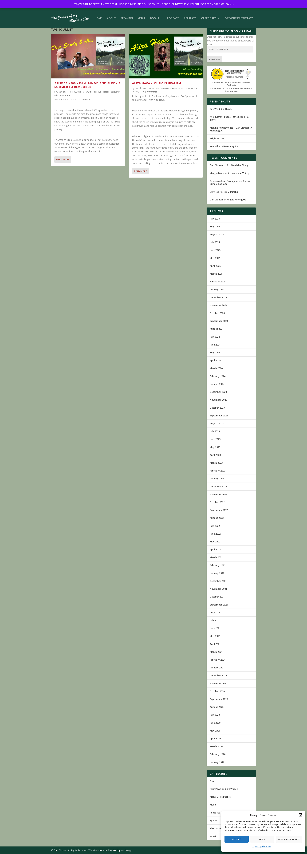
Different (233, 191)
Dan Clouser (62, 91)
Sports (213, 820)
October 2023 (217, 407)
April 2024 (215, 360)
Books (154, 18)
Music (181, 88)
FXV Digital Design (122, 850)
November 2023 (218, 399)
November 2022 (218, 494)
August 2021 (217, 612)
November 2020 (218, 683)
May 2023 (215, 447)
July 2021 (215, 620)
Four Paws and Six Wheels (224, 788)
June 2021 (215, 628)
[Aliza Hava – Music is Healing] (166, 56)
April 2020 (215, 738)
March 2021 (216, 651)
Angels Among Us (236, 199)
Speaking (127, 18)
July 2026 (215, 218)
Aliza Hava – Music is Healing (156, 83)
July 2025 (215, 242)
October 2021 (217, 596)
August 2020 (217, 706)
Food (212, 781)
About (111, 18)
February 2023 (217, 470)
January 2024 (217, 384)
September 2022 (219, 510)
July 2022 (215, 525)
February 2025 (217, 281)
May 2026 (215, 226)
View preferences (289, 839)
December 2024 (218, 297)
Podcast (173, 18)
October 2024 (217, 313)
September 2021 (219, 604)
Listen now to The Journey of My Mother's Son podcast (231, 89)
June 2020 (215, 722)
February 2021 (217, 659)
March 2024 (216, 368)
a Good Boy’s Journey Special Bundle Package (230, 182)
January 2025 (217, 289)
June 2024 (215, 344)
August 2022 (217, 517)
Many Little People (91, 91)
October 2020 (217, 691)
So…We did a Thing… (221, 108)
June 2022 (215, 533)
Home (98, 18)
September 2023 (219, 415)
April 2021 (215, 644)
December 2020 (218, 675)
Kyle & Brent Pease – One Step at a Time (229, 118)
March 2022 (216, 557)
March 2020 (216, 746)
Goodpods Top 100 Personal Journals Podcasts (231, 83)
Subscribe (214, 59)
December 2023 (218, 391)
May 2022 (215, 541)
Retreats (190, 18)
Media (141, 18)
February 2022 (217, 565)
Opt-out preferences (261, 846)
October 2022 (217, 502)
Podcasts (104, 91)
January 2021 (217, 667)
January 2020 (217, 762)
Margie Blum (217, 173)
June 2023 (215, 439)
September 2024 (219, 320)
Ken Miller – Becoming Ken (224, 146)
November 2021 (218, 588)
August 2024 (217, 328)
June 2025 (215, 250)
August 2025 (217, 234)
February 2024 (217, 376)
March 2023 (216, 462)
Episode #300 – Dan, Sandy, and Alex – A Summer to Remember (87, 85)
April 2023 (215, 454)
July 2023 (215, 431)
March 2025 (216, 273)
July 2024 (215, 336)
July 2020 (215, 714)
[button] (300, 815)
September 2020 (219, 699)
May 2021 (215, 636)
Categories (208, 18)
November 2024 (218, 305)
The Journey (115, 91)
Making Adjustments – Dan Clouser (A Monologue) (231, 129)
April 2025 (215, 265)
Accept (236, 839)
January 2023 (217, 478)
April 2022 (215, 549)
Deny (262, 839)
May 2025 (215, 258)
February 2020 (217, 754)
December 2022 (218, 486)
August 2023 (217, 423)
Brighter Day (217, 138)
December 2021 (218, 580)
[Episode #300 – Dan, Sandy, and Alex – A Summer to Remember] (88, 56)
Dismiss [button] (229, 4)
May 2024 (215, 352)
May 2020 (215, 730)
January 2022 (217, 573)
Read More (62, 159)
